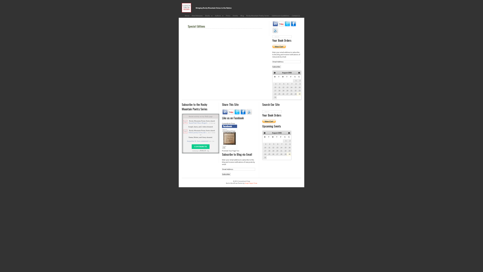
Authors (217, 15)
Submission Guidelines (280, 15)
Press (228, 15)
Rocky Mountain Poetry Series (257, 15)
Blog (242, 15)
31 (275, 97)
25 (279, 94)
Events (235, 15)
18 (279, 91)
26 (283, 94)
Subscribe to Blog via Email (237, 154)
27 (287, 94)
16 (299, 87)
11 (279, 87)
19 (283, 91)
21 (291, 91)
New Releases (197, 15)
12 (283, 87)
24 (275, 94)
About (187, 15)
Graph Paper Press (251, 183)
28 (291, 94)
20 (287, 91)
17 (275, 91)
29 (295, 94)
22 (295, 91)
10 (275, 87)
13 (287, 87)
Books (207, 15)
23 (299, 91)
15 (295, 87)
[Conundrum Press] (238, 10)
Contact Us (296, 15)
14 (291, 87)
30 (299, 94)
